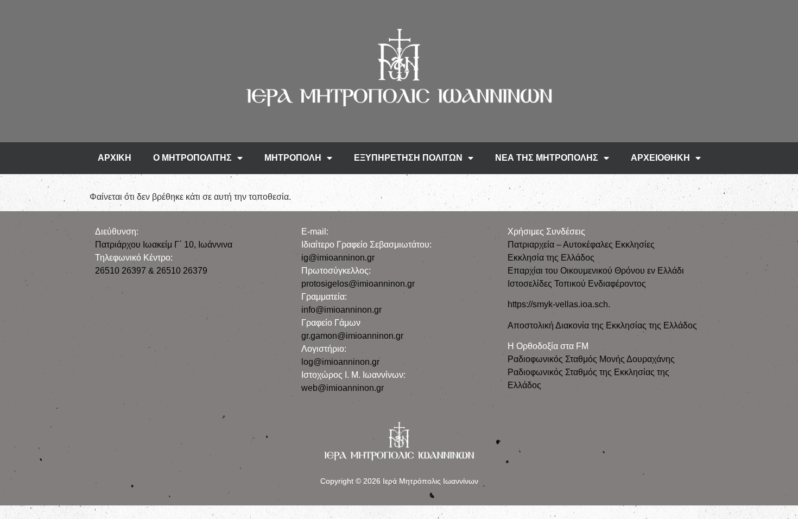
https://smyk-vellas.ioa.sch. (559, 304)
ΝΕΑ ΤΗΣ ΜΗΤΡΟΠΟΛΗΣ (546, 157)
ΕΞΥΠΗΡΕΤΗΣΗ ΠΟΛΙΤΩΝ (408, 157)
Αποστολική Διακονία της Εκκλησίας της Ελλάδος (602, 325)
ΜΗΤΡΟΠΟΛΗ (292, 157)
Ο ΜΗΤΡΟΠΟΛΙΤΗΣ (192, 157)
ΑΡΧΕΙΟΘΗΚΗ (660, 157)
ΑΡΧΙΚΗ (114, 157)
